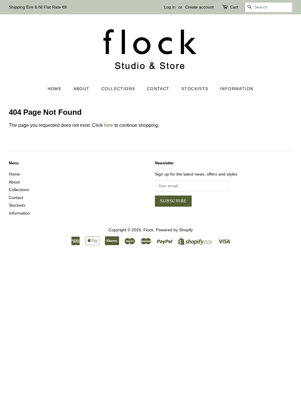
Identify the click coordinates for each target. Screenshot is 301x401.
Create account (199, 7)
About (81, 88)
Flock (148, 230)
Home (55, 88)
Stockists (194, 88)
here (108, 125)
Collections (118, 88)
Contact (158, 88)
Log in (169, 7)
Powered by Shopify (174, 230)
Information (236, 88)
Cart (234, 7)
